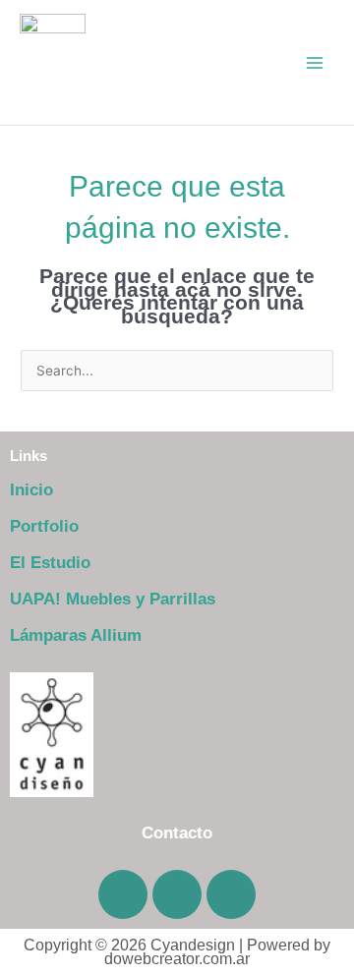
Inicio (31, 490)
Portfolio (44, 526)
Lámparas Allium (76, 635)
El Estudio (50, 562)
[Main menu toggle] (315, 62)
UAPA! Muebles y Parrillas (112, 599)
